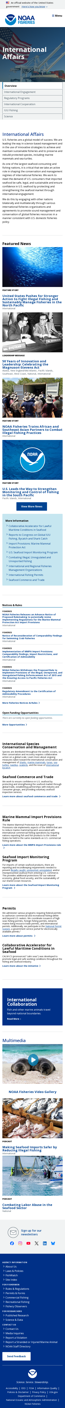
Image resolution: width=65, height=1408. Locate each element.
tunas (49, 762)
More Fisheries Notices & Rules (20, 702)
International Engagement (19, 92)
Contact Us (9, 1324)
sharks (23, 762)
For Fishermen (10, 1284)
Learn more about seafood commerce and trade (30, 796)
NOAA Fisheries (33, 1403)
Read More (13, 1018)
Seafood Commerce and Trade (26, 580)
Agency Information (14, 1262)
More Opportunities (13, 724)
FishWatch (12, 1275)
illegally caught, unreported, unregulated (31, 870)
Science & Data (14, 1320)
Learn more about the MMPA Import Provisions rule (32, 844)
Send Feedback (16, 1356)
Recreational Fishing (18, 1302)
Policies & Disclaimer (18, 1392)
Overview (11, 86)
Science (8, 116)
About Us (11, 1266)
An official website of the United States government (29, 4)
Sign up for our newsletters (31, 1232)
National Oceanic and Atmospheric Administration (31, 1399)
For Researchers (12, 1311)
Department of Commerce (31, 1396)
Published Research (17, 1315)
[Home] (18, 19)
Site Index (11, 1279)
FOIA (31, 1388)
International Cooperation (19, 104)
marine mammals (36, 762)
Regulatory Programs (17, 98)
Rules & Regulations (17, 1289)
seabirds (23, 765)
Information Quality (47, 1388)
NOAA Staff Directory (18, 1346)
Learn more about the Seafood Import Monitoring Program (30, 886)
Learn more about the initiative (20, 965)
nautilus (14, 765)
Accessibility (12, 1388)
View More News (31, 506)
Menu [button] (58, 15)
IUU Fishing (11, 110)
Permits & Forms (15, 1293)
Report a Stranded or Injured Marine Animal (31, 1342)
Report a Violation (16, 1337)
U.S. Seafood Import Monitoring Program (33, 552)
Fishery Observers (16, 1306)
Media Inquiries (15, 1333)
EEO (23, 1388)
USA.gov (53, 1392)
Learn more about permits (17, 935)
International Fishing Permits (26, 575)
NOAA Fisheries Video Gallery (32, 1092)
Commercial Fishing (17, 1297)
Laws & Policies (14, 1271)
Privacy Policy (39, 1392)
